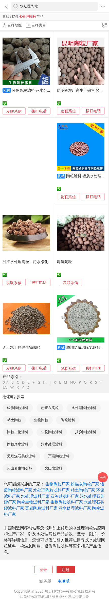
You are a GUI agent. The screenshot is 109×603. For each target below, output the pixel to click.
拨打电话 (39, 111)
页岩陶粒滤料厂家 (41, 508)
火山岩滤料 (53, 468)
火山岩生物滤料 (19, 468)
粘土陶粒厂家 (83, 490)
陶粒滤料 (68, 420)
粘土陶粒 (14, 420)
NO (73, 382)
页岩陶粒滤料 (58, 456)
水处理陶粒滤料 (83, 407)
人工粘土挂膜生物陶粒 (22, 347)
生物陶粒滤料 (51, 432)
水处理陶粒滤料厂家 (51, 490)
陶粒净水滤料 (17, 444)
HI (45, 382)
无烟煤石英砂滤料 (21, 456)
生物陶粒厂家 (57, 484)
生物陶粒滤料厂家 (66, 502)
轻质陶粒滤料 (17, 407)
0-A (5, 382)
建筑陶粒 (64, 261)
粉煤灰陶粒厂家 (85, 484)
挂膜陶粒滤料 (85, 432)
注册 (65, 569)
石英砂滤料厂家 (64, 496)
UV (5, 387)
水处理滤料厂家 (35, 496)
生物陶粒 (41, 420)
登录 (43, 569)
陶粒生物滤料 (17, 432)
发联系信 (14, 111)
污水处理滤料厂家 (75, 508)
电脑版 (64, 581)
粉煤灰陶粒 (50, 407)
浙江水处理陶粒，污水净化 (25, 261)
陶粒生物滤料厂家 (33, 502)
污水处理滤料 (51, 444)
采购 (103, 477)
